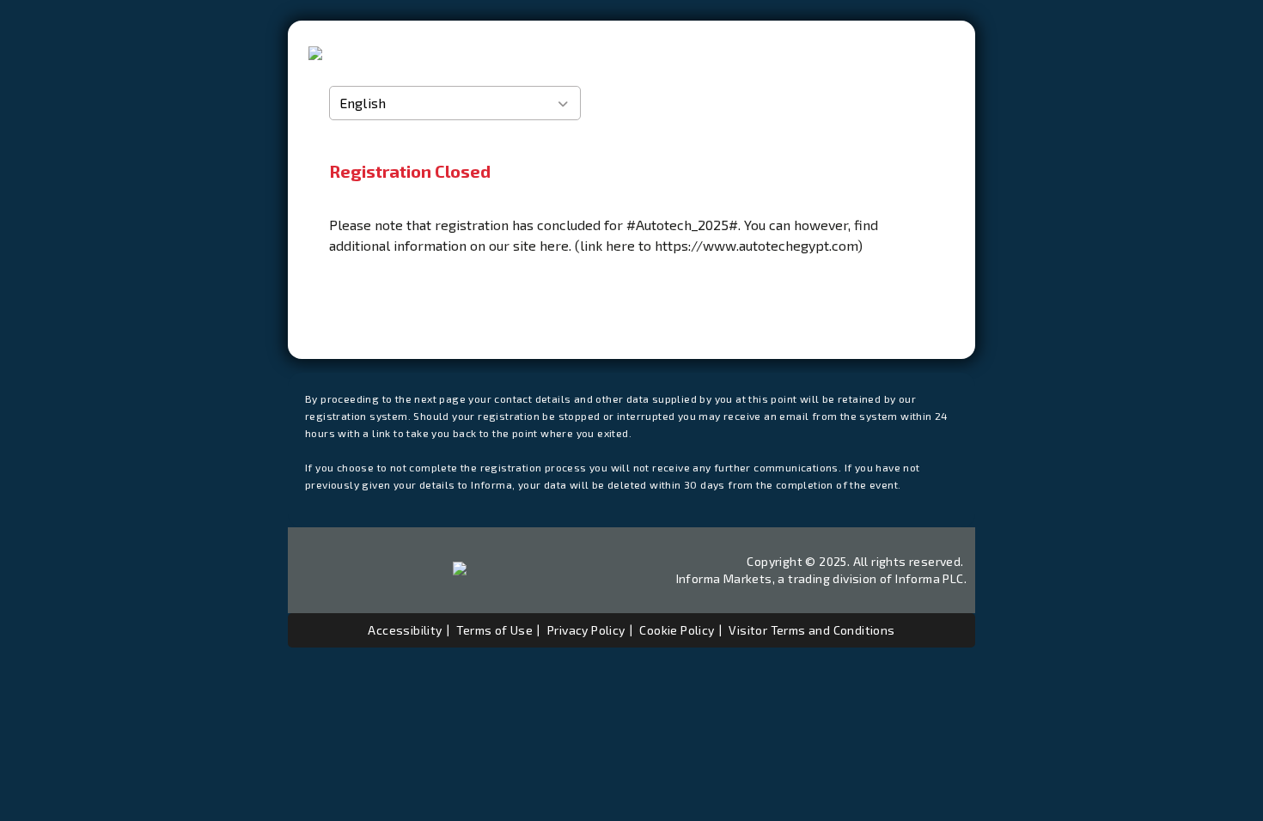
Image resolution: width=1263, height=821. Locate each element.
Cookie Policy (676, 630)
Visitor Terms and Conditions (811, 630)
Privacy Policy (586, 630)
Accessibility (405, 630)
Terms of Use (494, 630)
